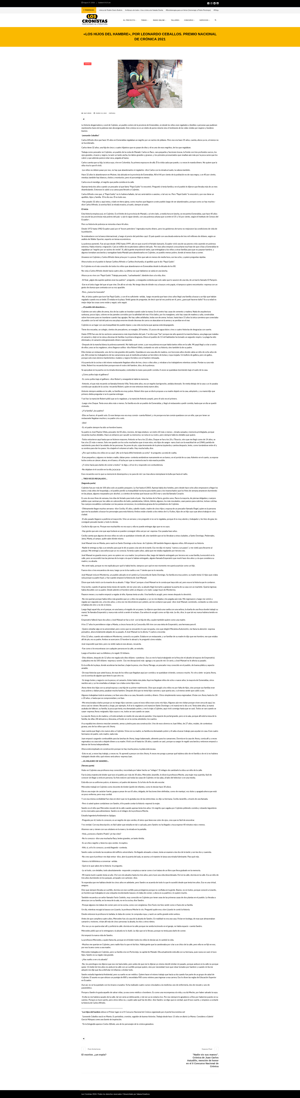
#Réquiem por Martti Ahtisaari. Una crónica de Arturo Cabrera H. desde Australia (197, 10)
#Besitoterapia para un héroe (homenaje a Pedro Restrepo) (141, 10)
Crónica (87, 63)
